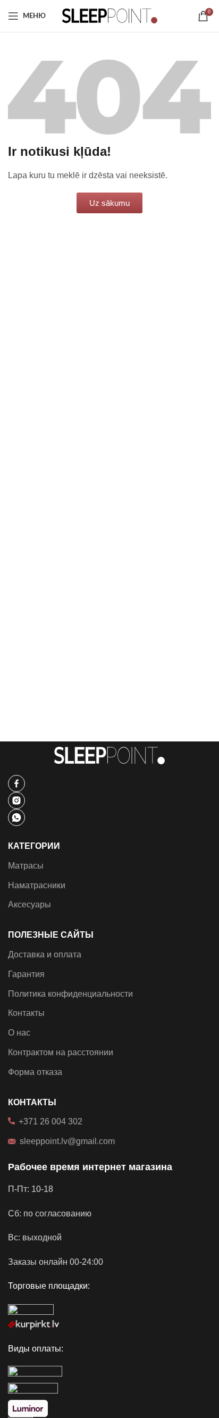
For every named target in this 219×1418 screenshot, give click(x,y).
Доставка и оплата (44, 954)
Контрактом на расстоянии (60, 1052)
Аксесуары (29, 904)
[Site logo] (109, 15)
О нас (19, 1032)
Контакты (26, 1012)
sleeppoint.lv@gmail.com (67, 1141)
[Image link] (16, 782)
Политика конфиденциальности (70, 993)
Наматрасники (36, 885)
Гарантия (26, 974)
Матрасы (26, 865)
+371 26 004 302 (50, 1121)
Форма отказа (35, 1072)
